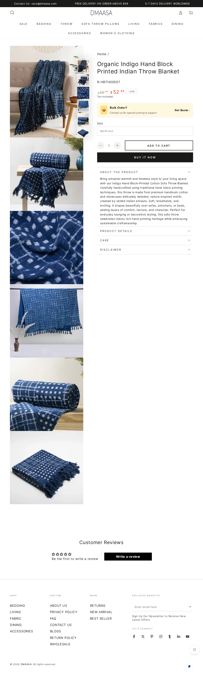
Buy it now (145, 157)
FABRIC (16, 618)
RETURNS (97, 606)
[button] (12, 12)
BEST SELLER (101, 618)
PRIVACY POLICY (63, 612)
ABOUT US (58, 606)
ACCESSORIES (21, 631)
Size (100, 123)
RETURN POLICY (63, 638)
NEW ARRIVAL (101, 612)
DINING (16, 625)
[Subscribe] (191, 606)
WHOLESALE (60, 644)
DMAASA (26, 664)
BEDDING (17, 606)
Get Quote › (182, 110)
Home (101, 54)
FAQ (53, 618)
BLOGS (55, 631)
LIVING (15, 612)
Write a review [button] (128, 557)
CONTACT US (61, 625)
